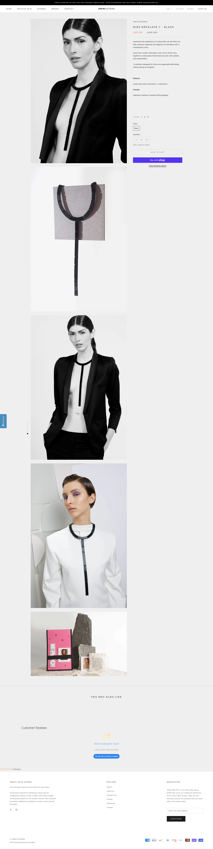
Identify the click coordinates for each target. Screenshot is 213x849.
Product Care (112, 795)
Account (180, 9)
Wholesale (111, 803)
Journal (41, 9)
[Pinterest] (148, 117)
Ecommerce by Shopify (26, 842)
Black (136, 128)
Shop (9, 9)
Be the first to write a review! (106, 756)
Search (190, 9)
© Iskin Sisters (17, 839)
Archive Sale (24, 9)
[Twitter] (144, 117)
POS (11, 842)
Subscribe (176, 819)
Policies (110, 799)
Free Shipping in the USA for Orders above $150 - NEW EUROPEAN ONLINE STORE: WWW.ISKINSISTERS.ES (106, 2)
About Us (110, 791)
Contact (69, 9)
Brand (55, 9)
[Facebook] (141, 117)
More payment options (157, 166)
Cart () (202, 9)
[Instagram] (16, 809)
